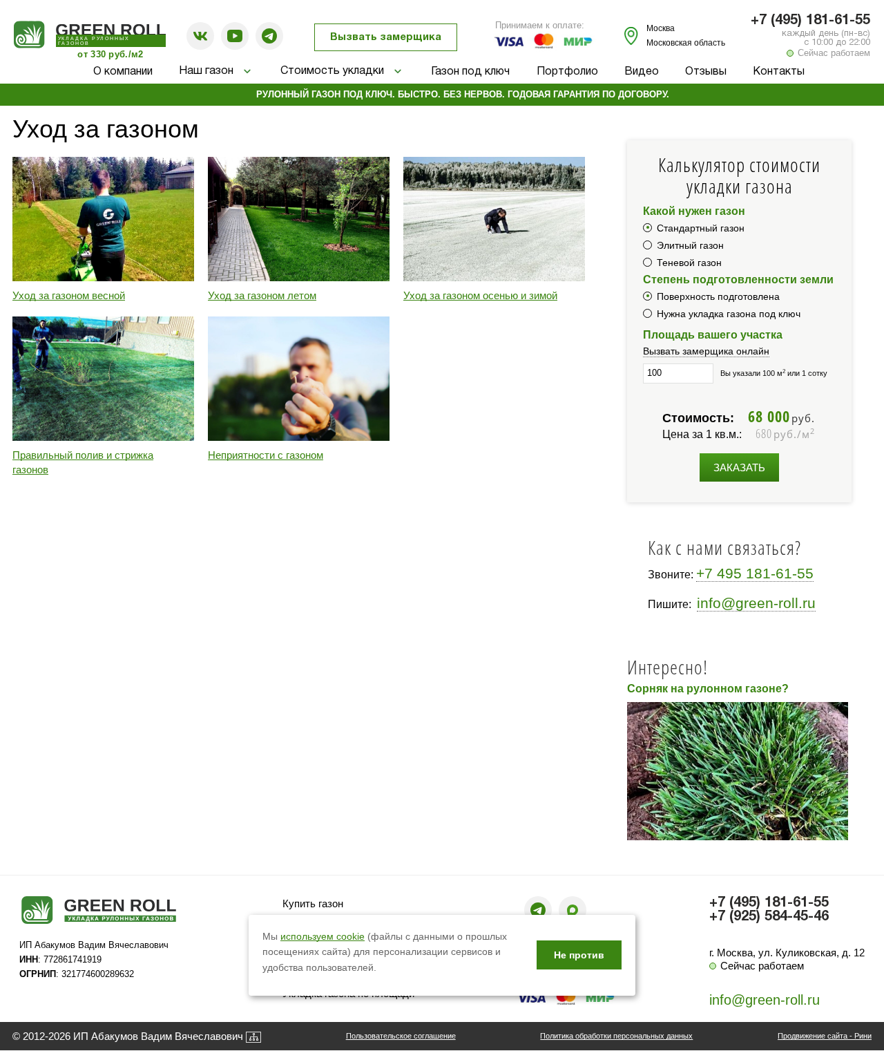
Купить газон (312, 903)
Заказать (739, 467)
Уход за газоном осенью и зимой (480, 295)
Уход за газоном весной (68, 295)
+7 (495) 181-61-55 (810, 21)
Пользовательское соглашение (401, 1036)
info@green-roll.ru (756, 603)
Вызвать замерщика (385, 37)
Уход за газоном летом (262, 295)
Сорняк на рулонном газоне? (708, 688)
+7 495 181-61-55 (755, 573)
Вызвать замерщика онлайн (706, 351)
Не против (579, 954)
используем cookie (322, 936)
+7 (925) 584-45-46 (769, 917)
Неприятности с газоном (265, 455)
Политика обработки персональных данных (616, 1036)
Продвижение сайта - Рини (825, 1036)
